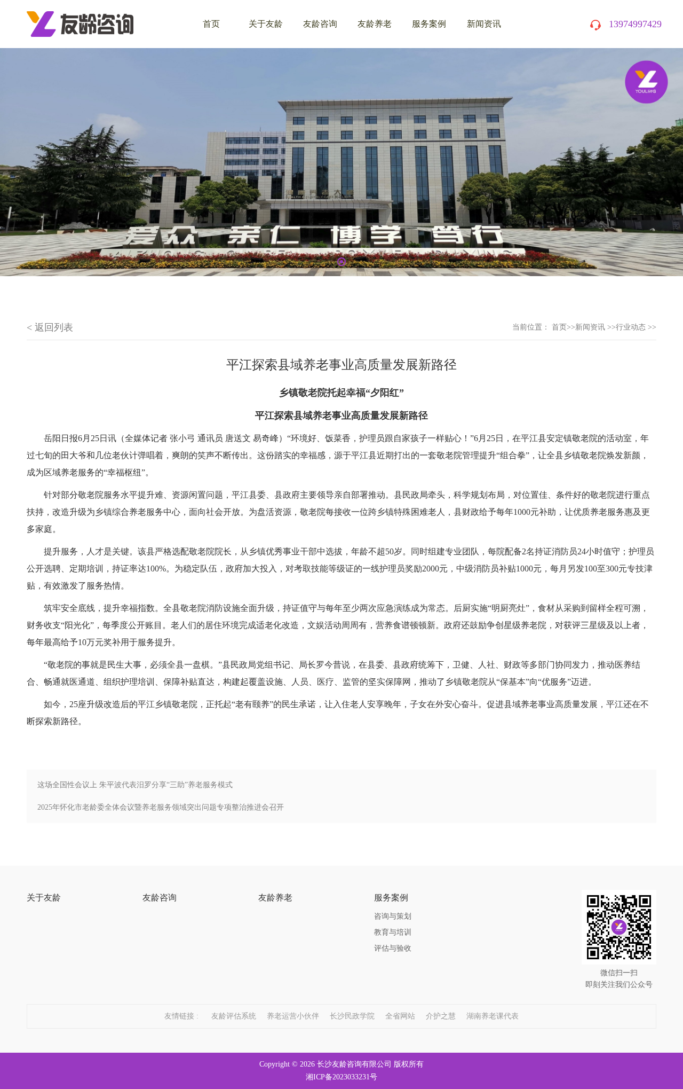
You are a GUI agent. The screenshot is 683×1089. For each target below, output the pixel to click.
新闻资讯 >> (595, 327)
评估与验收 (392, 948)
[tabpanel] (341, 162)
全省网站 (400, 1016)
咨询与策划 (392, 916)
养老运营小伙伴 (293, 1016)
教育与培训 (392, 932)
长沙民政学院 (352, 1016)
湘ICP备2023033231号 (341, 1077)
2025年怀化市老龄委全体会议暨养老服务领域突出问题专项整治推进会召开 (160, 807)
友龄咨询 (320, 23)
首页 (559, 327)
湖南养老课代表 (492, 1016)
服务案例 (429, 23)
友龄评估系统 (233, 1016)
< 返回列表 (50, 327)
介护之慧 (441, 1016)
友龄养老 (375, 23)
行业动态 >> (636, 327)
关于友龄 (266, 23)
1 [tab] (341, 261)
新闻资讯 (484, 23)
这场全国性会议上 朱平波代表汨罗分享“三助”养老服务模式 (135, 785)
